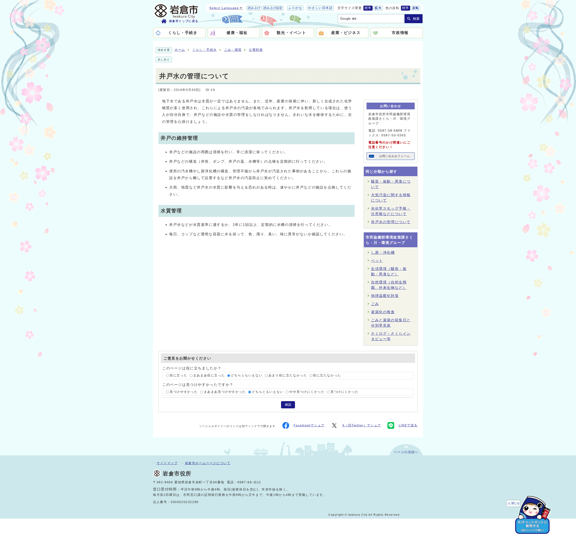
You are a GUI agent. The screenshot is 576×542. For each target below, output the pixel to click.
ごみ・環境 (233, 50)
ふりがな (295, 8)
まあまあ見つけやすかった (225, 392)
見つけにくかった (345, 392)
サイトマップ (167, 463)
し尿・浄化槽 (383, 252)
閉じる (515, 503)
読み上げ (254, 8)
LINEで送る (408, 425)
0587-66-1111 (249, 482)
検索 (416, 18)
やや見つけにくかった (306, 392)
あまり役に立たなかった (287, 375)
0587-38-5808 (390, 130)
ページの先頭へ (406, 452)
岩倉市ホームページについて (208, 463)
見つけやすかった (184, 392)
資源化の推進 (383, 312)
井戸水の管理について (391, 222)
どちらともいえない (246, 375)
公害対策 (256, 50)
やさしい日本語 (320, 8)
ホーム (180, 50)
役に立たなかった (327, 375)
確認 (288, 404)
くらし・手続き (204, 50)
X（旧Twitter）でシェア (361, 425)
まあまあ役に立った (209, 375)
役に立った (178, 375)
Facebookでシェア (309, 425)
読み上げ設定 (272, 8)
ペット (377, 261)
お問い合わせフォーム (394, 156)
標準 (367, 8)
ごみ (375, 304)
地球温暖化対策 (385, 296)
